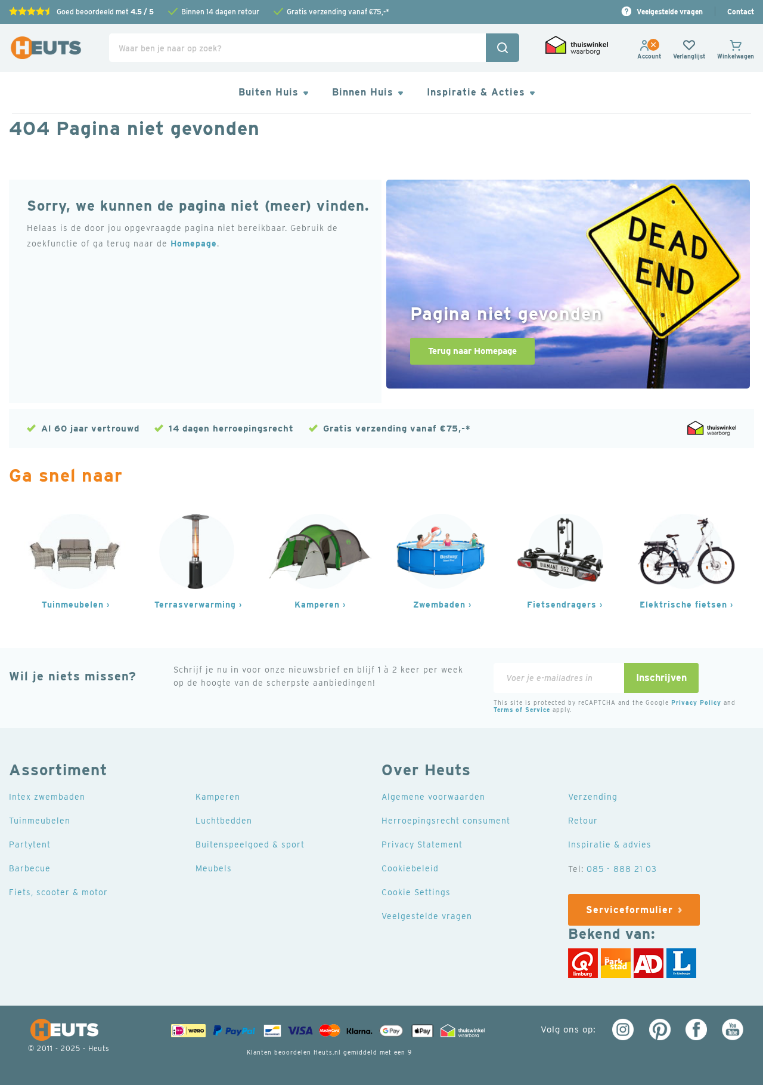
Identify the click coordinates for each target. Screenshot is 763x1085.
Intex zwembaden (47, 797)
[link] (649, 56)
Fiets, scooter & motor (58, 892)
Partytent (30, 844)
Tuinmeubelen (73, 604)
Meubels (214, 868)
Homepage (193, 243)
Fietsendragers (562, 604)
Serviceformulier (629, 910)
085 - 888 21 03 (622, 869)
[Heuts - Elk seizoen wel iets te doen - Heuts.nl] (46, 48)
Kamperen (317, 604)
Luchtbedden (224, 820)
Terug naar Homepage (472, 351)
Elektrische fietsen (683, 604)
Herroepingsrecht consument (446, 820)
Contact (740, 11)
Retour (583, 820)
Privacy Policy (696, 702)
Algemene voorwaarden (433, 797)
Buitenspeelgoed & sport (250, 844)
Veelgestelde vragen (670, 11)
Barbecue (30, 868)
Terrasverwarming (195, 604)
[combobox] (314, 47)
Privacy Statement (422, 844)
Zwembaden (439, 604)
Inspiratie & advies (610, 844)
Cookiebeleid (410, 868)
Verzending (593, 797)
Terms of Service (522, 709)
